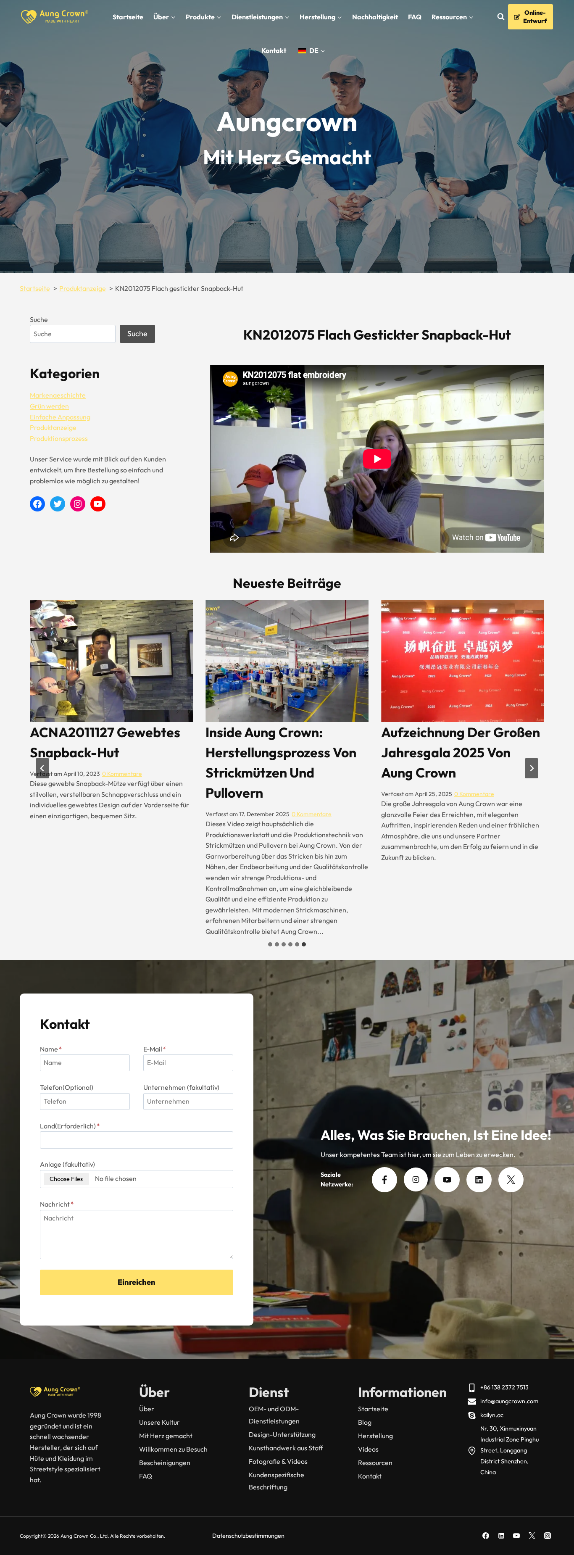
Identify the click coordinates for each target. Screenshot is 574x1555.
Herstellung (375, 1435)
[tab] (270, 944)
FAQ (414, 17)
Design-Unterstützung (282, 1434)
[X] (532, 1535)
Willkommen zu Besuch (173, 1449)
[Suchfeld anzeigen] (501, 17)
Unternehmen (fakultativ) (181, 1087)
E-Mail (154, 1049)
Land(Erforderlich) (70, 1126)
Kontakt (273, 50)
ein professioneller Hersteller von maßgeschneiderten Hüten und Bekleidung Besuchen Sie (449, 772)
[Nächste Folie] (531, 768)
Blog (364, 1422)
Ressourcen (375, 1462)
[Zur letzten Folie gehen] (42, 768)
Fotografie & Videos (278, 1461)
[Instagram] (547, 1535)
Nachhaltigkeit (375, 17)
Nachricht (57, 1204)
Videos (368, 1449)
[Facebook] (485, 1535)
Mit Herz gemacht (165, 1435)
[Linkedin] (501, 1535)
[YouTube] (516, 1535)
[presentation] (111, 661)
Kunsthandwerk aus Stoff (286, 1448)
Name (51, 1049)
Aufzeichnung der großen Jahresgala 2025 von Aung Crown (284, 752)
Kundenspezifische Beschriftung (276, 1481)
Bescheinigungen (164, 1462)
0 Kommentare (136, 814)
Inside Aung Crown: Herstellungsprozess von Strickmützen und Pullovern (105, 762)
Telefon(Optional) (66, 1087)
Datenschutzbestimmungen (248, 1535)
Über (146, 1409)
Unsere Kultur (159, 1422)
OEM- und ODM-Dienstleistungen (274, 1415)
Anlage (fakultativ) (67, 1164)
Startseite (128, 17)
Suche (39, 319)
